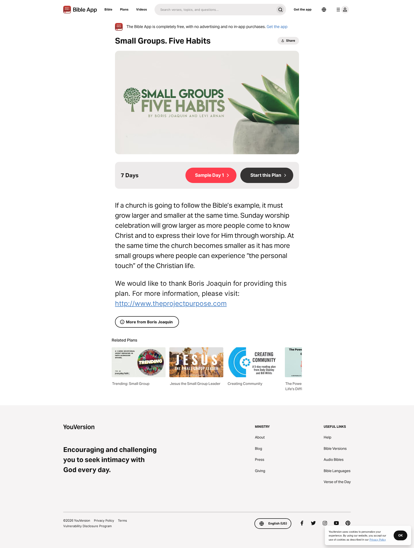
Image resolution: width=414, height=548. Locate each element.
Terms (122, 520)
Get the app (302, 9)
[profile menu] (342, 9)
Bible (108, 9)
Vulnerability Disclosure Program (87, 526)
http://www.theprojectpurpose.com (171, 303)
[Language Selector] (324, 9)
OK (400, 535)
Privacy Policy (104, 520)
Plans (124, 9)
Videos (141, 9)
